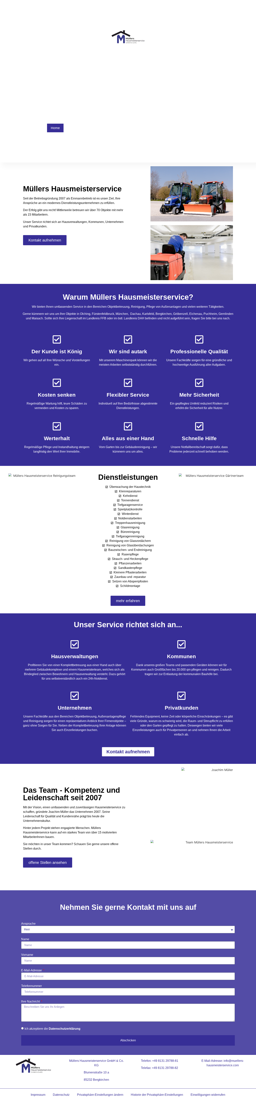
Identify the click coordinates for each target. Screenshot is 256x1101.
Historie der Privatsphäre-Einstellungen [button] (157, 1094)
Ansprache (28, 923)
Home (55, 128)
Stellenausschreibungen (187, 128)
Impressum (38, 1094)
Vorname (27, 954)
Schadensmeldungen (115, 128)
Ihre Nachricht (30, 1001)
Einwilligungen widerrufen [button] (208, 1094)
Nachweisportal (150, 128)
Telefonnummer (31, 985)
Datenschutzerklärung (64, 1028)
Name (25, 939)
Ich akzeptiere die (52, 1028)
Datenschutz (61, 1094)
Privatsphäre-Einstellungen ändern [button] (100, 1094)
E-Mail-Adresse (32, 970)
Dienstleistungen (79, 128)
